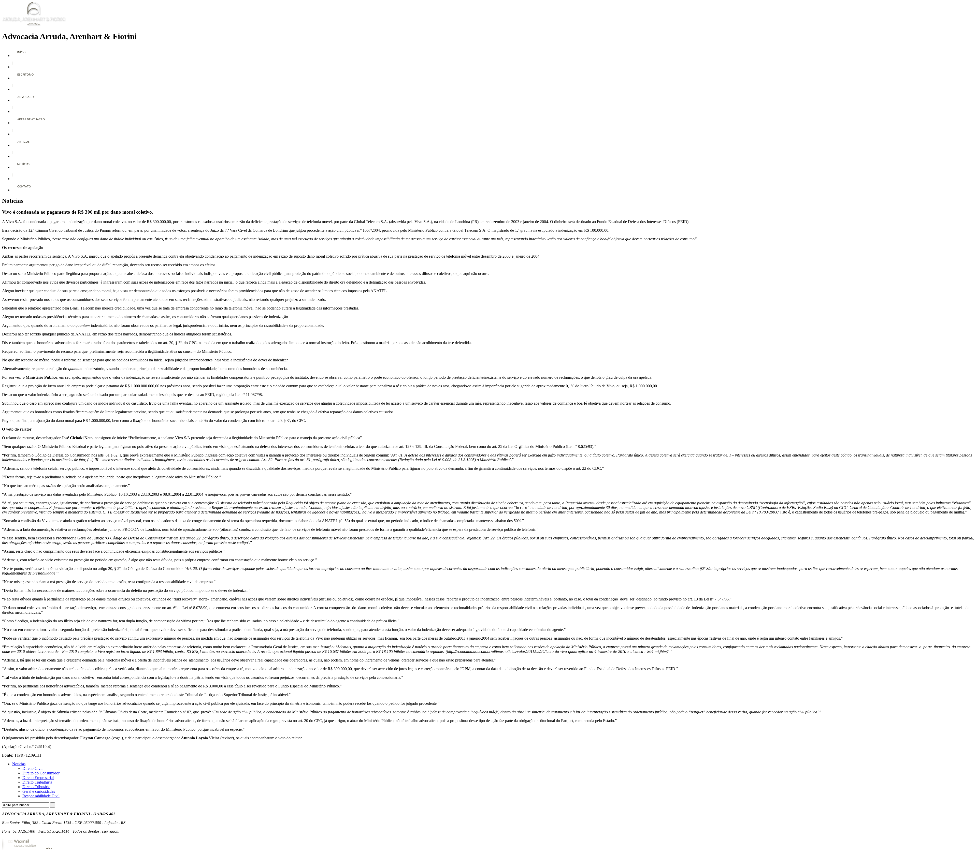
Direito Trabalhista (37, 782)
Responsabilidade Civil (41, 796)
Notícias (18, 764)
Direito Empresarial (38, 777)
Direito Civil (32, 768)
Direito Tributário (36, 787)
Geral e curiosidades (38, 791)
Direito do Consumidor (41, 773)
